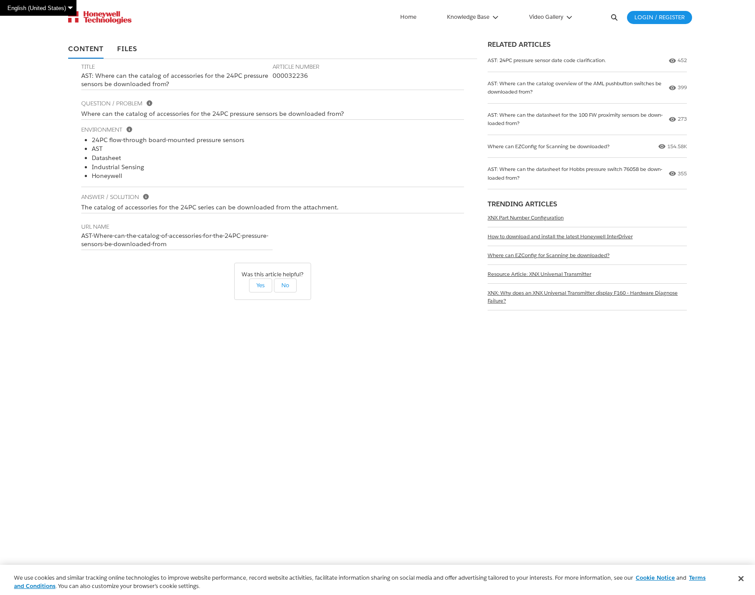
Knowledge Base (468, 17)
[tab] (86, 49)
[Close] (741, 578)
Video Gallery (546, 17)
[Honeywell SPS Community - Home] (100, 17)
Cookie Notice (655, 577)
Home (408, 17)
